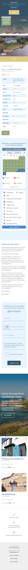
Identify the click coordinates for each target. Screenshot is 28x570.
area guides (8, 415)
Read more (14, 7)
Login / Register (14, 561)
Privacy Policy (14, 558)
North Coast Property (14, 548)
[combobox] (6, 326)
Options (14, 59)
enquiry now (14, 363)
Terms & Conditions (14, 555)
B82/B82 (15, 123)
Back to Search (8, 66)
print (5, 133)
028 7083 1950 (14, 517)
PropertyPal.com (14, 552)
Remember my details (16, 354)
